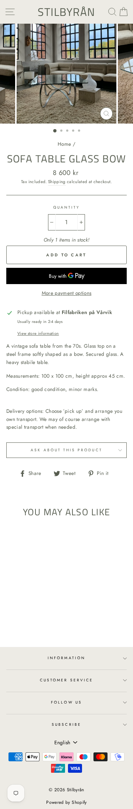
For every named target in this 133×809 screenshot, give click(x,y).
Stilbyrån (66, 11)
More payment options (67, 293)
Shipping (57, 182)
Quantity (66, 207)
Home (64, 144)
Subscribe (66, 724)
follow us (66, 702)
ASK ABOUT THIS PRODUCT (66, 450)
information (66, 658)
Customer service (66, 680)
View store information (38, 333)
